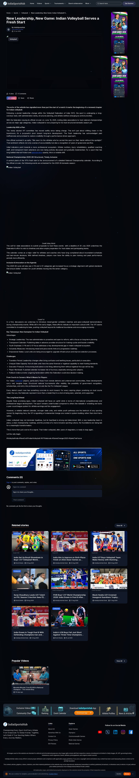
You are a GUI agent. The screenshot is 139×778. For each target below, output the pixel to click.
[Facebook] (130, 732)
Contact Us (52, 736)
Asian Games (73, 729)
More (87, 3)
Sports (47, 3)
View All (119, 525)
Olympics (72, 732)
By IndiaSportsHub (18, 27)
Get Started (129, 3)
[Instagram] (123, 732)
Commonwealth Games (77, 736)
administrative (37, 152)
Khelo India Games (75, 740)
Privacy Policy (53, 740)
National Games (74, 744)
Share (32, 98)
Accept (127, 774)
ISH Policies (52, 744)
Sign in (9, 482)
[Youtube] (99, 732)
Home (32, 3)
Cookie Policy (53, 774)
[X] (107, 732)
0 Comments (22, 94)
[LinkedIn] (115, 732)
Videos (39, 3)
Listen (13, 98)
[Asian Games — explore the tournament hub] (119, 32)
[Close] (133, 774)
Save (22, 98)
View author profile (17, 29)
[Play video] (30, 675)
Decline (119, 774)
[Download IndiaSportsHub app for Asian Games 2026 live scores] (119, 76)
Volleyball (24, 13)
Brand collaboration (76, 3)
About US (51, 729)
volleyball (18, 381)
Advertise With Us (54, 732)
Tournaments (59, 3)
